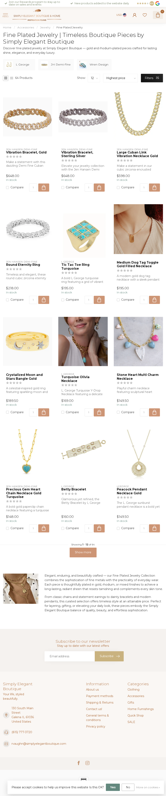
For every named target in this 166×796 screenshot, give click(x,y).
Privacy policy (95, 726)
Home (7, 27)
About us (92, 689)
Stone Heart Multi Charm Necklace (138, 376)
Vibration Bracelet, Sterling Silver (77, 154)
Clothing (133, 689)
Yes (113, 787)
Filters (149, 78)
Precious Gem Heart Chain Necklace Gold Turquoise (23, 493)
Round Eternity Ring (23, 265)
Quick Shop (136, 715)
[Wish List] (145, 15)
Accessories (25, 27)
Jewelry (45, 27)
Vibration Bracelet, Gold (26, 152)
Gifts (131, 702)
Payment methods (99, 696)
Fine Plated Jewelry (69, 27)
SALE (131, 722)
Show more (83, 552)
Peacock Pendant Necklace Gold (132, 491)
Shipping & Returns (99, 702)
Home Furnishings (141, 709)
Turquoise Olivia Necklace (75, 379)
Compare (17, 187)
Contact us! (94, 709)
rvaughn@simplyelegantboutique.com (39, 744)
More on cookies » (148, 787)
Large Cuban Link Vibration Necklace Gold (137, 154)
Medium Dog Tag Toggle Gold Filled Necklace (138, 264)
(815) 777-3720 (22, 732)
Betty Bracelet (73, 489)
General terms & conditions (97, 718)
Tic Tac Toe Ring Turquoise (75, 266)
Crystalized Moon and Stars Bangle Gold (24, 376)
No (128, 787)
